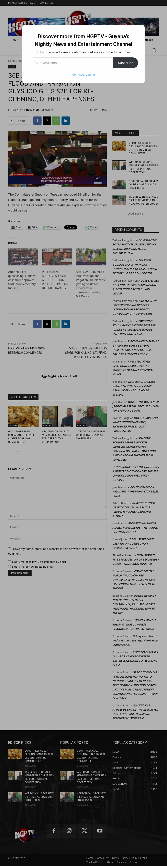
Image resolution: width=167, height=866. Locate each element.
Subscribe (125, 63)
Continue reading (83, 74)
